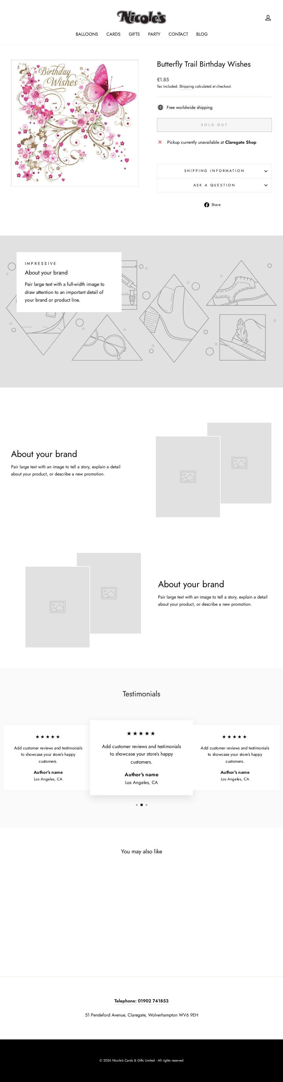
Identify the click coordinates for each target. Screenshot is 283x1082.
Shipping (186, 86)
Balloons (87, 34)
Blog (202, 34)
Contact (178, 34)
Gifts (134, 34)
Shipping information (214, 170)
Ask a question (214, 185)
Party (154, 34)
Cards (113, 34)
